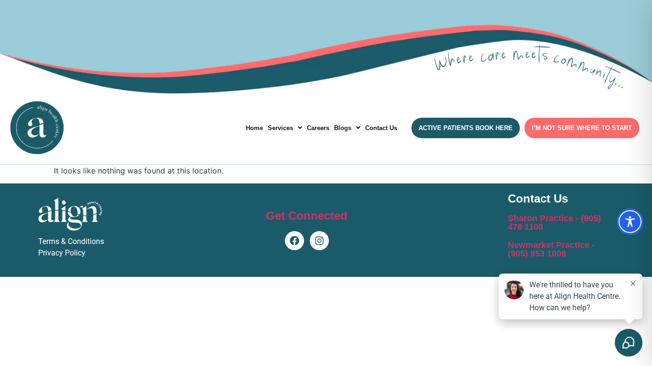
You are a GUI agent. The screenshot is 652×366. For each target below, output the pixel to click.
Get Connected (306, 215)
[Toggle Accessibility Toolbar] (630, 221)
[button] (285, 128)
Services (280, 128)
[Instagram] (319, 240)
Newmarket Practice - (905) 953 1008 (551, 249)
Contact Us (381, 128)
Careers (318, 128)
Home (254, 128)
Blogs (342, 128)
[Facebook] (294, 240)
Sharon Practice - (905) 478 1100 (554, 223)
